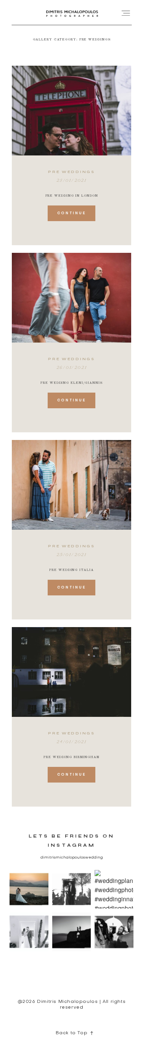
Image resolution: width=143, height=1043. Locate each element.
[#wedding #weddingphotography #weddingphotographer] (29, 889)
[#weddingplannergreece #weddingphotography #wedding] (114, 889)
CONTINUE (71, 213)
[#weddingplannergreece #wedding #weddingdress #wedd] (29, 931)
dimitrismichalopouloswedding (71, 857)
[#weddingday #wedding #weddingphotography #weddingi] (71, 889)
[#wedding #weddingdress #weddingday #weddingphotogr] (114, 931)
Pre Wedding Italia (71, 570)
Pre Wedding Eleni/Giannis (71, 383)
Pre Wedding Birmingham (71, 757)
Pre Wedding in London (71, 195)
